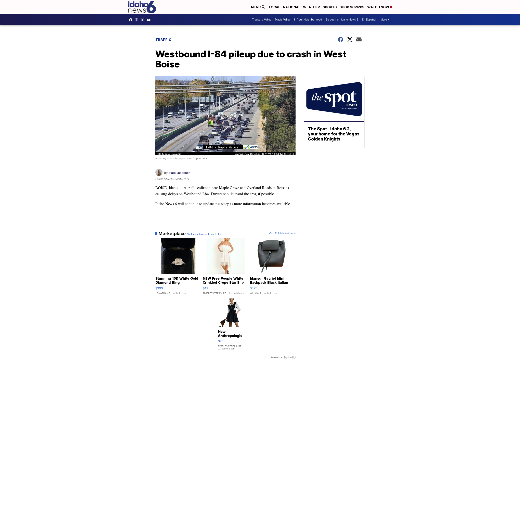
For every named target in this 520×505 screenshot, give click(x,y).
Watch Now (378, 7)
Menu (256, 7)
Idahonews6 (131, 20)
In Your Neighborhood (308, 19)
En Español (369, 19)
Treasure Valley (261, 19)
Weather (311, 7)
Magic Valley (282, 19)
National (291, 7)
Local (274, 7)
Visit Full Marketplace (282, 233)
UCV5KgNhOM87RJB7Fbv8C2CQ (150, 20)
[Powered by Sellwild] (290, 357)
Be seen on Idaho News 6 (342, 19)
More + (384, 19)
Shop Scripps (352, 7)
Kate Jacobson (179, 173)
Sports (330, 7)
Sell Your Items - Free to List (204, 234)
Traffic (163, 40)
